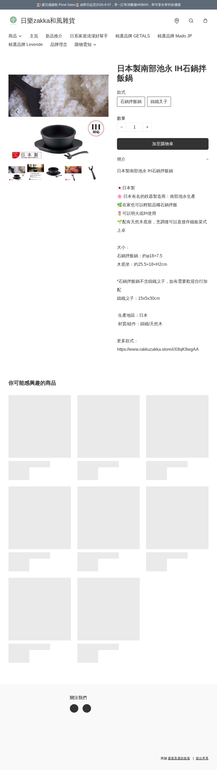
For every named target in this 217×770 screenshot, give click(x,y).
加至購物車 (162, 144)
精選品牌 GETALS (132, 36)
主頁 (34, 36)
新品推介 (54, 36)
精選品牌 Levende (25, 44)
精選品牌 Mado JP (174, 36)
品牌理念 (58, 44)
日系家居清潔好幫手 (89, 36)
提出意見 (202, 758)
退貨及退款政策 (179, 758)
